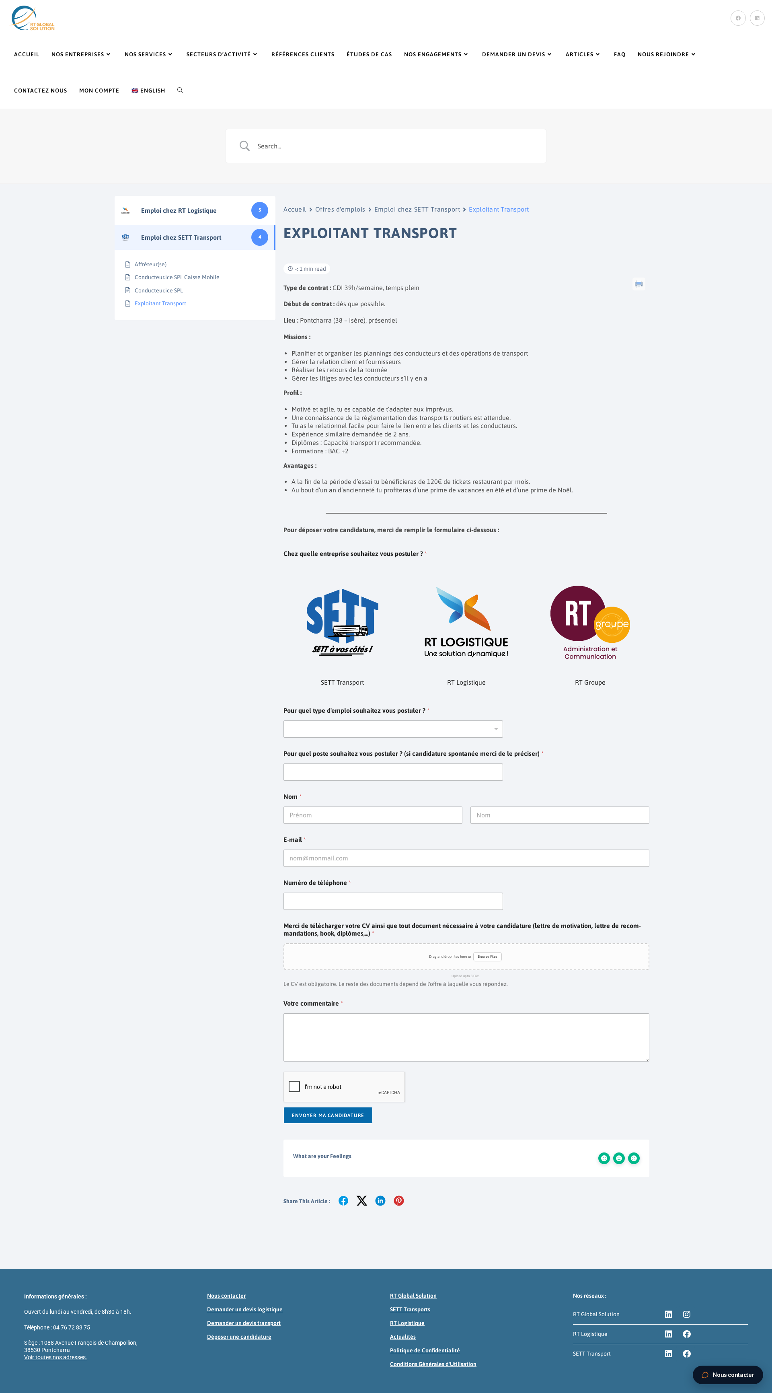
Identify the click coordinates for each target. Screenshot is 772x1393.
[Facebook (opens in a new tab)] (738, 18)
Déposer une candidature (239, 1336)
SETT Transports (410, 1309)
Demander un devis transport (244, 1323)
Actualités (403, 1336)
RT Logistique (407, 1323)
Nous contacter (226, 1295)
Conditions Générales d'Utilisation (433, 1364)
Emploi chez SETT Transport (417, 209)
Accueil (294, 209)
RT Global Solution (413, 1295)
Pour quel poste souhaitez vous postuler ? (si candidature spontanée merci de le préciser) (413, 753)
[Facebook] (687, 1334)
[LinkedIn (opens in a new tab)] (757, 18)
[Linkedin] (669, 1315)
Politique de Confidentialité (425, 1350)
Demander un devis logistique (245, 1309)
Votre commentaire (313, 1003)
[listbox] (393, 729)
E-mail (294, 839)
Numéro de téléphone (317, 882)
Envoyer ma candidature (328, 1115)
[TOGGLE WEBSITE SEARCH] (180, 90)
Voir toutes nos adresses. (55, 1357)
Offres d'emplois (340, 209)
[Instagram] (687, 1315)
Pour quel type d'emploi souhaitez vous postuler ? (356, 710)
